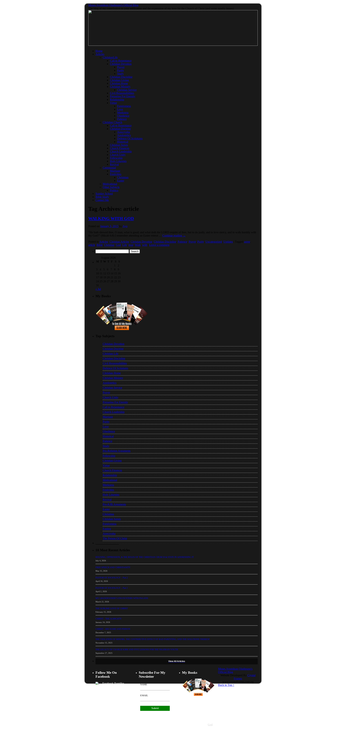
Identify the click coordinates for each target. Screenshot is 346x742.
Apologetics (124, 135)
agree (247, 241)
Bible (100, 244)
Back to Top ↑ (226, 685)
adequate (185, 712)
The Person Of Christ (115, 538)
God (118, 244)
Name (143, 684)
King (192, 738)
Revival (114, 164)
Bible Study (102, 196)
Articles (100, 54)
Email (144, 695)
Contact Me (102, 200)
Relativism (205, 712)
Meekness (122, 112)
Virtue (113, 102)
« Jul (98, 289)
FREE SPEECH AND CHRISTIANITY (113, 567)
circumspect (195, 712)
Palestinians (195, 735)
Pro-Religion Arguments (116, 450)
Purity (120, 70)
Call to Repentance (121, 60)
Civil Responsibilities (122, 93)
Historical (122, 141)
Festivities (115, 174)
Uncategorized (213, 241)
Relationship (117, 99)
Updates (228, 241)
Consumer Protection (198, 731)
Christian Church (112, 122)
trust (130, 244)
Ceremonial (109, 167)
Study (120, 73)
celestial (185, 718)
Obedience (123, 115)
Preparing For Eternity (122, 96)
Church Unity (118, 154)
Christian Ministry (120, 86)
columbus (186, 735)
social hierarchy (207, 735)
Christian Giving (119, 80)
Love (120, 109)
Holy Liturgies (118, 161)
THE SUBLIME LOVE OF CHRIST (112, 608)
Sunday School (104, 193)
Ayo (125, 226)
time (184, 728)
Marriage (115, 170)
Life (124, 244)
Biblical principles (189, 715)
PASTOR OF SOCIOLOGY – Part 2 (112, 577)
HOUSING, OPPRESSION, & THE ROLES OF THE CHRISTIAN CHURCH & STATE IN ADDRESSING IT (145, 557)
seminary (203, 725)
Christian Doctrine (120, 128)
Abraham (200, 728)
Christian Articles (119, 241)
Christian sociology (197, 718)
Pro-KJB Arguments (114, 504)
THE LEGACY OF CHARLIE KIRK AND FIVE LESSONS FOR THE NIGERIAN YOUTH (137, 649)
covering (198, 738)
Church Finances (119, 148)
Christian (109, 244)
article (91, 244)
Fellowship (116, 157)
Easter (120, 180)
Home (99, 50)
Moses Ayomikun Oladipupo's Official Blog (113, 5)
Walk (138, 244)
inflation (210, 731)
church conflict (204, 715)
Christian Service (127, 89)
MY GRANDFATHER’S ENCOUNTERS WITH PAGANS (122, 598)
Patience (122, 119)
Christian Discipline (121, 76)
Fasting (107, 528)
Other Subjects (111, 187)
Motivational (110, 183)
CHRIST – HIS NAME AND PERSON (113, 629)
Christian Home (119, 83)
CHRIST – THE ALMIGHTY (109, 619)
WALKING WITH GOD (111, 218)
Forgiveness (124, 106)
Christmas (122, 177)
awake (200, 722)
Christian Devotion (121, 63)
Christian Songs (119, 144)
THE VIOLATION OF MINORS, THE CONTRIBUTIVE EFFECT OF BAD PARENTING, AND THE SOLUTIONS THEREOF (153, 639)
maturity (185, 738)
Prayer (121, 67)
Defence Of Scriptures (130, 138)
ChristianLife (110, 57)
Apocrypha (123, 131)
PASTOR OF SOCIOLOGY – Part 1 (112, 588)
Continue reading (174, 235)
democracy (191, 728)
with (144, 244)
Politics (114, 190)
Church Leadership (121, 151)
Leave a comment (159, 244)
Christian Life (110, 353)
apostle (196, 725)
